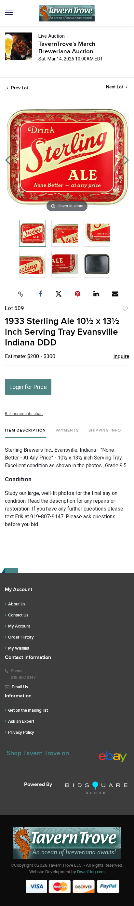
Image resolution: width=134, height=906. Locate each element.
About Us (16, 604)
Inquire (121, 356)
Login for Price (28, 386)
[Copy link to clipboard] (21, 294)
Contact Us (18, 615)
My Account (19, 626)
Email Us (20, 687)
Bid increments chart (24, 413)
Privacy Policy (21, 732)
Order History (21, 637)
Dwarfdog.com (91, 871)
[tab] (25, 433)
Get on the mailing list (28, 710)
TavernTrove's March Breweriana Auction (66, 47)
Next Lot (115, 87)
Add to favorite (125, 309)
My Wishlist (18, 648)
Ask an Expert (21, 721)
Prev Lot (19, 88)
